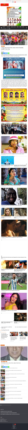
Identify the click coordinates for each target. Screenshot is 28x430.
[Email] (2, 53)
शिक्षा (5, 28)
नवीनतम (9, 28)
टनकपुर (17, 26)
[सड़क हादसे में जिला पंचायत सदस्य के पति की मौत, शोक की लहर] (3, 377)
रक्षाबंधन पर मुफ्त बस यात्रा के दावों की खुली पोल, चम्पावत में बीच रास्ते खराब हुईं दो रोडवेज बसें (14, 370)
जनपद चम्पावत (8, 26)
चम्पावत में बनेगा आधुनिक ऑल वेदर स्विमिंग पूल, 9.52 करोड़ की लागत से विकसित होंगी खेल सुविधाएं (14, 398)
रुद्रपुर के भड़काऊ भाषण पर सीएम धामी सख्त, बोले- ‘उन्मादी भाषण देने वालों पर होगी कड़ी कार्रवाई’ (14, 384)
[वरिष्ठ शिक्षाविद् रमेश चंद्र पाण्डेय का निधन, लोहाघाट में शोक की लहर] (14, 353)
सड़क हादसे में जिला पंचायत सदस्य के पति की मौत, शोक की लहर (11, 377)
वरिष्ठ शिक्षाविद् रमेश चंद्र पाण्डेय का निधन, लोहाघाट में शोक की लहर (11, 363)
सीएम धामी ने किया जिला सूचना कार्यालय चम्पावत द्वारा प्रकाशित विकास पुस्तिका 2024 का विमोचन (14, 338)
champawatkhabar (7, 50)
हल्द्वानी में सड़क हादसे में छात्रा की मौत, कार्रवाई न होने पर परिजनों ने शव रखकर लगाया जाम (13, 394)
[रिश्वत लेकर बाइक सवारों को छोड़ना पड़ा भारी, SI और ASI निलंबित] (3, 388)
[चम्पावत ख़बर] (1, 28)
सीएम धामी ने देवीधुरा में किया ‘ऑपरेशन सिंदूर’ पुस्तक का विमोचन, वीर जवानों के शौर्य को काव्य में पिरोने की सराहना (10, 414)
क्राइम (23, 26)
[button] (5, 26)
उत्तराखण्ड (4, 26)
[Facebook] (3, 53)
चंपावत (1, 361)
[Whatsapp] (8, 53)
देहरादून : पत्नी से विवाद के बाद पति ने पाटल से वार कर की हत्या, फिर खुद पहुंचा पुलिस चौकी (13, 391)
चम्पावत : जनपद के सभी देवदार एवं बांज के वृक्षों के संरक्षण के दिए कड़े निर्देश (23, 338)
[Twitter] (7, 53)
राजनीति (20, 26)
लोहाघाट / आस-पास (13, 26)
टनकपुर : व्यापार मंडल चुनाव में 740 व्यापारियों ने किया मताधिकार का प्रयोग (6, 327)
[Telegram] (5, 53)
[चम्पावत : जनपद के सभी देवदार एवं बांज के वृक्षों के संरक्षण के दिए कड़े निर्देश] (23, 332)
